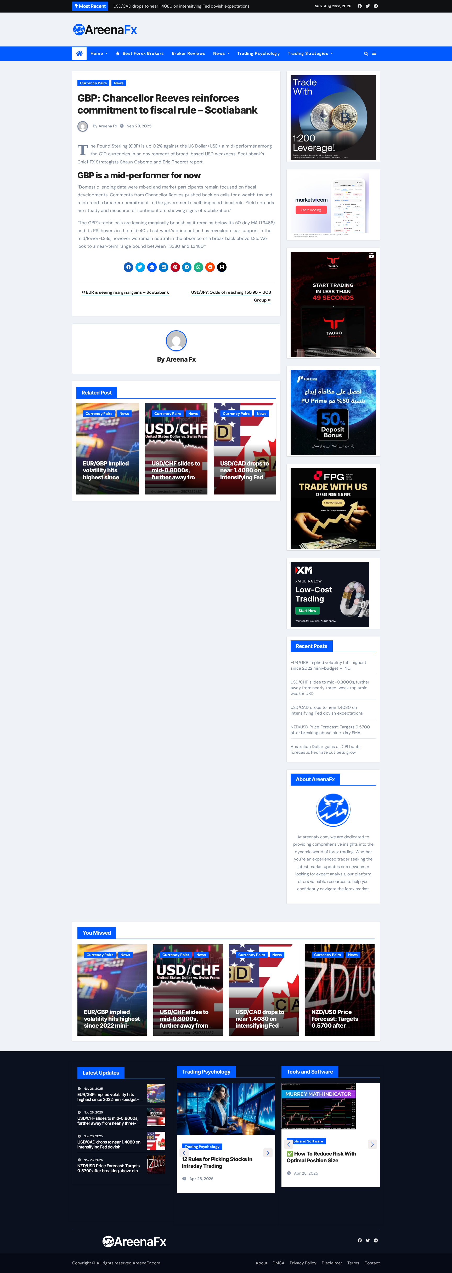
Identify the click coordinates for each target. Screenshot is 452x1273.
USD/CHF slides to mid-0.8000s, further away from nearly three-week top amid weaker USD (330, 687)
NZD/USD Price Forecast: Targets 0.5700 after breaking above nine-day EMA (330, 729)
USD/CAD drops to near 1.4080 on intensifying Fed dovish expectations (244, 477)
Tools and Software (318, 1146)
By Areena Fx (104, 126)
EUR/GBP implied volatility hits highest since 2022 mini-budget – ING (107, 477)
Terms (353, 1263)
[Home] (79, 53)
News (220, 53)
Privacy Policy (303, 1263)
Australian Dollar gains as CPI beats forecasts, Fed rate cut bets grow (325, 749)
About (261, 1263)
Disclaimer (332, 1263)
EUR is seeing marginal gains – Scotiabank (127, 292)
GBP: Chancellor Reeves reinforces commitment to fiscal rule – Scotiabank (167, 104)
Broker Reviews (188, 53)
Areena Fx (181, 359)
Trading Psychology (258, 53)
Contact (372, 1263)
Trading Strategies (309, 53)
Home (97, 53)
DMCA (279, 1263)
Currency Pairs (93, 83)
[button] (374, 53)
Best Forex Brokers (143, 53)
